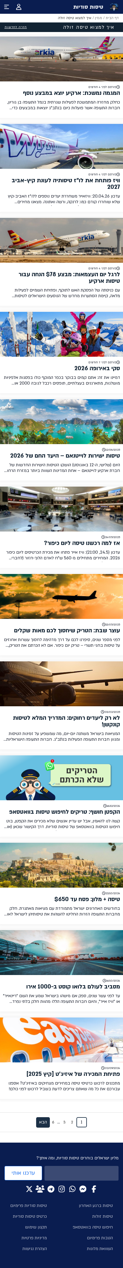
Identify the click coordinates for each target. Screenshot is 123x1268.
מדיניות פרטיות (34, 1238)
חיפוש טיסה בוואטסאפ (93, 1227)
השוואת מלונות (100, 1249)
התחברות (18, 7)
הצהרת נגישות (34, 1249)
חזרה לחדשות (15, 27)
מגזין (98, 18)
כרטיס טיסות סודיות (30, 1216)
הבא (43, 1122)
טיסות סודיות (88, 7)
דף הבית (112, 18)
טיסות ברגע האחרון (96, 1205)
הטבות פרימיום (100, 1238)
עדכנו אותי (23, 1173)
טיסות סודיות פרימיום (28, 1205)
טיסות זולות (102, 1216)
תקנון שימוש (36, 1227)
